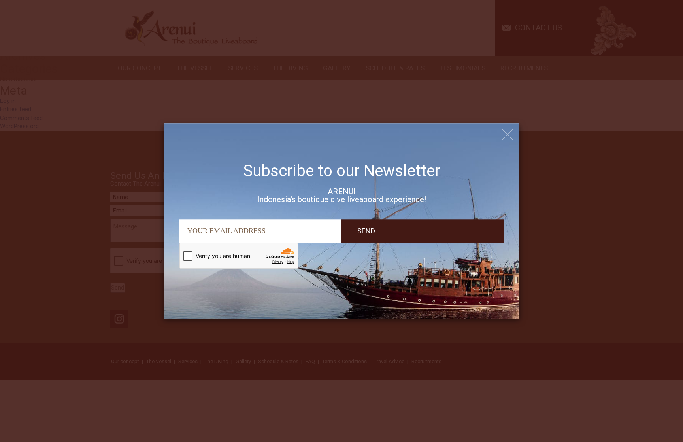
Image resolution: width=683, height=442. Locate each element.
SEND (366, 231)
